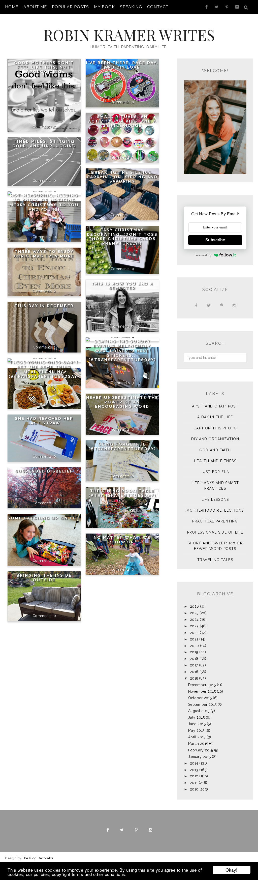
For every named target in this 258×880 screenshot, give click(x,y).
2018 (194, 659)
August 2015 (199, 711)
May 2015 (196, 730)
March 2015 (198, 744)
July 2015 (196, 717)
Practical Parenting (215, 521)
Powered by (203, 255)
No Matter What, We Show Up (122, 539)
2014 (194, 763)
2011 (194, 783)
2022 (194, 633)
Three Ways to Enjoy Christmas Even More (44, 253)
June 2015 (197, 724)
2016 (194, 672)
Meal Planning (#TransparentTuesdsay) (44, 374)
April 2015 (197, 737)
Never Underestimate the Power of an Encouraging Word (122, 402)
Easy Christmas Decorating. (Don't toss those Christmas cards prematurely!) (122, 237)
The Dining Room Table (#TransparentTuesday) (122, 493)
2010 (194, 789)
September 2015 (202, 704)
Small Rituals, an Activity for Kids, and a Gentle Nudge (122, 121)
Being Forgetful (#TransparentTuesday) (122, 446)
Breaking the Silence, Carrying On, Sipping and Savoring (122, 177)
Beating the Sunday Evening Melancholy (122, 343)
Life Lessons (215, 499)
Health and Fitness (215, 461)
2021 (194, 639)
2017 (194, 665)
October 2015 (200, 698)
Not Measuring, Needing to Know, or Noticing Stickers (44, 200)
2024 (194, 620)
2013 (194, 770)
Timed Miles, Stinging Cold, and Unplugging (44, 143)
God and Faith (215, 450)
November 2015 (202, 691)
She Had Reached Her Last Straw (44, 420)
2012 (194, 776)
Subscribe (215, 240)
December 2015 (202, 685)
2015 (194, 678)
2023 (194, 626)
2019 (194, 652)
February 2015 (200, 750)
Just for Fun (215, 472)
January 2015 (199, 757)
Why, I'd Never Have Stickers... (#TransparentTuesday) (122, 355)
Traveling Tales (215, 560)
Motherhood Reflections (215, 510)
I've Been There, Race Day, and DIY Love (122, 65)
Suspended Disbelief (44, 471)
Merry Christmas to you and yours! (44, 207)
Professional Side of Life (215, 532)
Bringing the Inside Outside (44, 577)
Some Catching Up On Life (44, 518)
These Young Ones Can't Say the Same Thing (44, 364)
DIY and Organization (215, 439)
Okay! (231, 870)
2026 (194, 606)
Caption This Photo (215, 428)
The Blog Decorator (37, 858)
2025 (194, 613)
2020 (194, 646)
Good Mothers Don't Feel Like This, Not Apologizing (44, 67)
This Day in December (44, 306)
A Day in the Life (215, 417)
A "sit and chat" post (215, 406)
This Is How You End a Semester (122, 285)
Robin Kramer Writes (129, 34)
